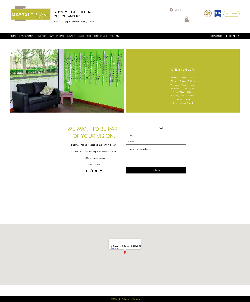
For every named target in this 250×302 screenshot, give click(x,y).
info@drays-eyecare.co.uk (94, 158)
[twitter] (234, 36)
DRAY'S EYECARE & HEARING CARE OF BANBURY (73, 14)
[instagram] (230, 36)
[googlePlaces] (238, 36)
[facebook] (226, 36)
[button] (186, 19)
